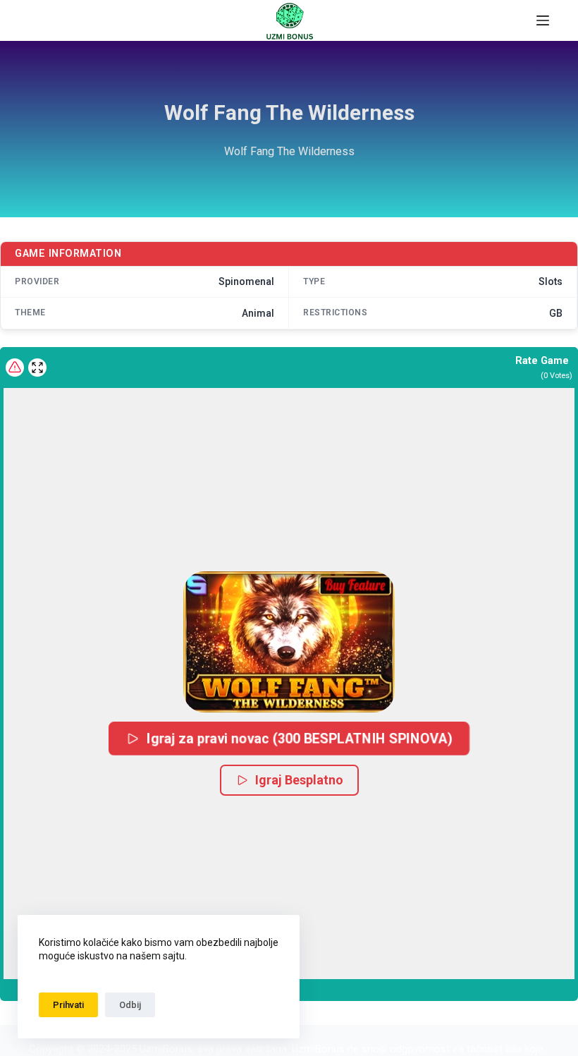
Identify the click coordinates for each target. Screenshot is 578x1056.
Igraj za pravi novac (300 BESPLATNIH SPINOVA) (300, 738)
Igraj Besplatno (299, 779)
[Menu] (542, 20)
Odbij (130, 1005)
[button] (289, 641)
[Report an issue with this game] (15, 367)
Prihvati (68, 1005)
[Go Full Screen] (37, 367)
